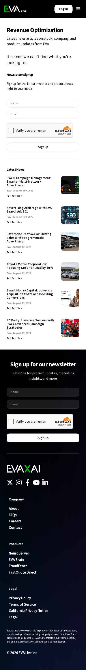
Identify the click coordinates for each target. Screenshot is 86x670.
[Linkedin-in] (45, 482)
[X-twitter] (10, 482)
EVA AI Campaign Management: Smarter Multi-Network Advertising (29, 181)
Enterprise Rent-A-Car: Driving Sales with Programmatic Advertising (29, 237)
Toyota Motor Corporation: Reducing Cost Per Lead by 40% (30, 266)
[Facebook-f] (27, 482)
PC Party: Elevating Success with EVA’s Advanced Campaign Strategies (30, 324)
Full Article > (14, 195)
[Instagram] (18, 482)
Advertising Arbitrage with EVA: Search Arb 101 (29, 210)
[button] (78, 8)
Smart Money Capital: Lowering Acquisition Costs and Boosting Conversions (30, 294)
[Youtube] (36, 482)
